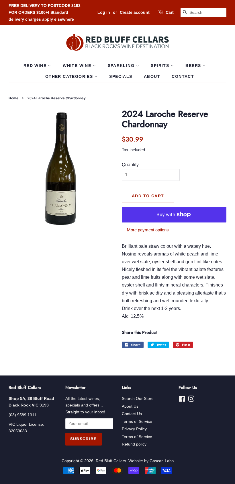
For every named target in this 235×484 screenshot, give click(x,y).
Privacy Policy (134, 429)
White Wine (78, 65)
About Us (130, 406)
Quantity (130, 164)
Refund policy (134, 444)
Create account (135, 12)
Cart (170, 12)
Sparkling (122, 65)
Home (13, 98)
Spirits (161, 65)
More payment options (148, 229)
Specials (120, 76)
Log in (103, 12)
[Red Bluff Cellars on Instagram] (191, 400)
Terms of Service (137, 421)
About (152, 76)
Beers (193, 65)
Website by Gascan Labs (151, 461)
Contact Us (132, 414)
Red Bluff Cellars (111, 461)
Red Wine (35, 65)
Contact (183, 76)
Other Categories (70, 76)
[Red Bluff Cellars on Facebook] (182, 400)
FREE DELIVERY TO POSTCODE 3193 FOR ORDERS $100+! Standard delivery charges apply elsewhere (45, 12)
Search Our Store (138, 398)
